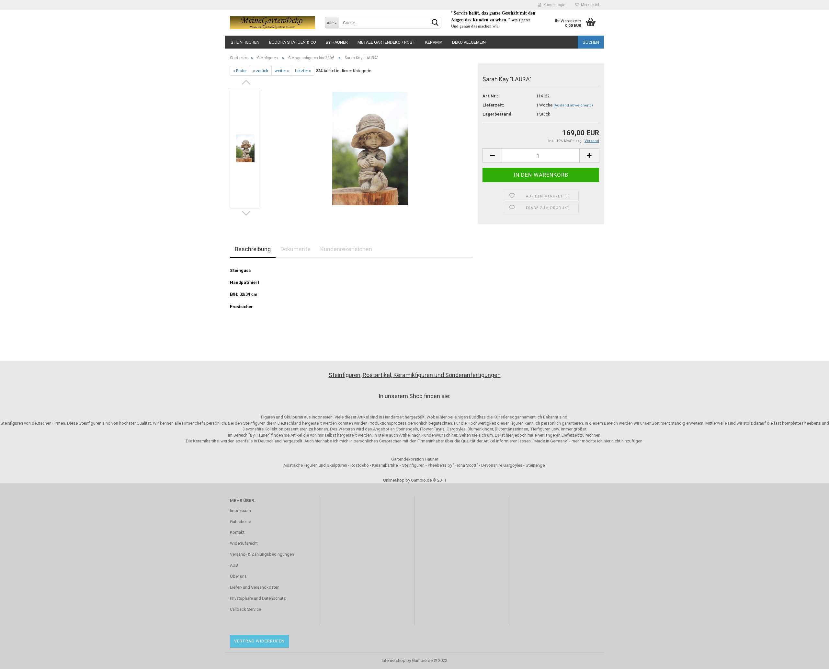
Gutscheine (240, 521)
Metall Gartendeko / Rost (386, 42)
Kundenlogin (553, 5)
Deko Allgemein (469, 42)
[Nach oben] (811, 659)
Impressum (240, 510)
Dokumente (295, 249)
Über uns (238, 576)
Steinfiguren (245, 42)
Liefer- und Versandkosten (254, 587)
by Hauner (337, 42)
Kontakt (237, 532)
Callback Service (245, 609)
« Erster (240, 70)
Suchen (591, 42)
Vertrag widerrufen (259, 641)
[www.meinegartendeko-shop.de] (272, 23)
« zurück (260, 70)
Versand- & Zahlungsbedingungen (262, 554)
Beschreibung (253, 249)
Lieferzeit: (493, 105)
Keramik (433, 42)
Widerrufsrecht (244, 543)
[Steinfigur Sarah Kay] (370, 148)
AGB (234, 565)
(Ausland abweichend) (573, 105)
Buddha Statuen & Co (292, 42)
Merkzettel (589, 5)
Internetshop (393, 660)
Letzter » (303, 70)
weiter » (282, 70)
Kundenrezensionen (346, 249)
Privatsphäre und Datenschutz (258, 598)
